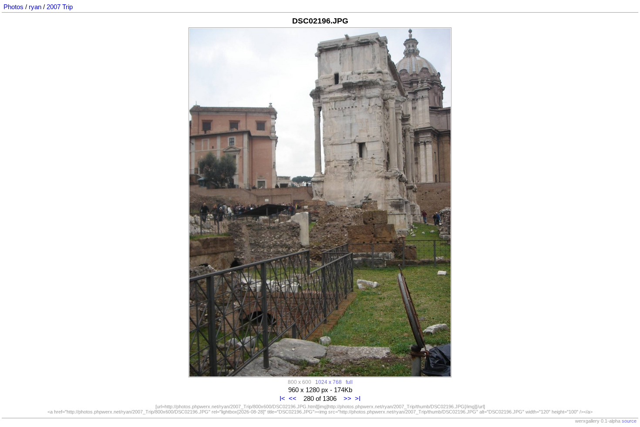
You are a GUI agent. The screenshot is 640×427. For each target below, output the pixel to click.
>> (347, 398)
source (629, 421)
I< (282, 398)
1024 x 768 (328, 382)
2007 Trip (60, 6)
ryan (35, 6)
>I (357, 398)
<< (292, 398)
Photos (13, 6)
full (349, 382)
